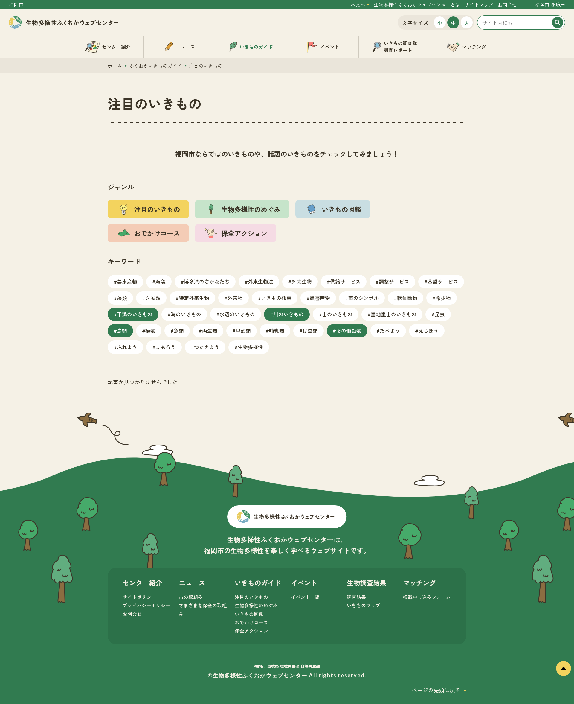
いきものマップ (363, 605)
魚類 (179, 330)
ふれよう (127, 347)
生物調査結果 (366, 582)
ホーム (115, 66)
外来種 (235, 298)
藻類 (122, 298)
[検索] (557, 22)
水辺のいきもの (237, 314)
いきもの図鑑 (249, 614)
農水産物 (127, 281)
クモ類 (153, 298)
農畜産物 (320, 298)
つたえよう (206, 347)
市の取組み (191, 597)
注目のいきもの (251, 597)
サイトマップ (479, 4)
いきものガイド (258, 582)
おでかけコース (251, 622)
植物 (150, 330)
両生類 (209, 330)
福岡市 (16, 4)
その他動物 (348, 330)
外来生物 (301, 281)
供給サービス (345, 281)
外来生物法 (260, 281)
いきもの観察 (276, 298)
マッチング (419, 582)
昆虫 (440, 314)
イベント (304, 582)
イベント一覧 (305, 597)
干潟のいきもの (134, 314)
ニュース (192, 582)
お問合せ (507, 4)
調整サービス (394, 281)
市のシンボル (363, 298)
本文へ (358, 4)
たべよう (390, 330)
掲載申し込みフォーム (427, 597)
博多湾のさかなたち (207, 281)
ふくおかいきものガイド (155, 66)
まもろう (165, 347)
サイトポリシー (139, 597)
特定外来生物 (194, 298)
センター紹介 (142, 582)
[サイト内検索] (521, 22)
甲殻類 (243, 330)
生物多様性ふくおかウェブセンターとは (417, 4)
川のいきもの (288, 314)
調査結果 (356, 597)
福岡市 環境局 (550, 4)
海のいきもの (186, 314)
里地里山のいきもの (393, 314)
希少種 (443, 298)
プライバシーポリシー (146, 605)
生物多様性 (250, 347)
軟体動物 (407, 298)
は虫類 (310, 330)
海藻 (160, 281)
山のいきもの (337, 314)
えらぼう (428, 330)
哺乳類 (276, 330)
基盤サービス (443, 281)
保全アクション (251, 630)
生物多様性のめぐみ (256, 605)
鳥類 (122, 330)
